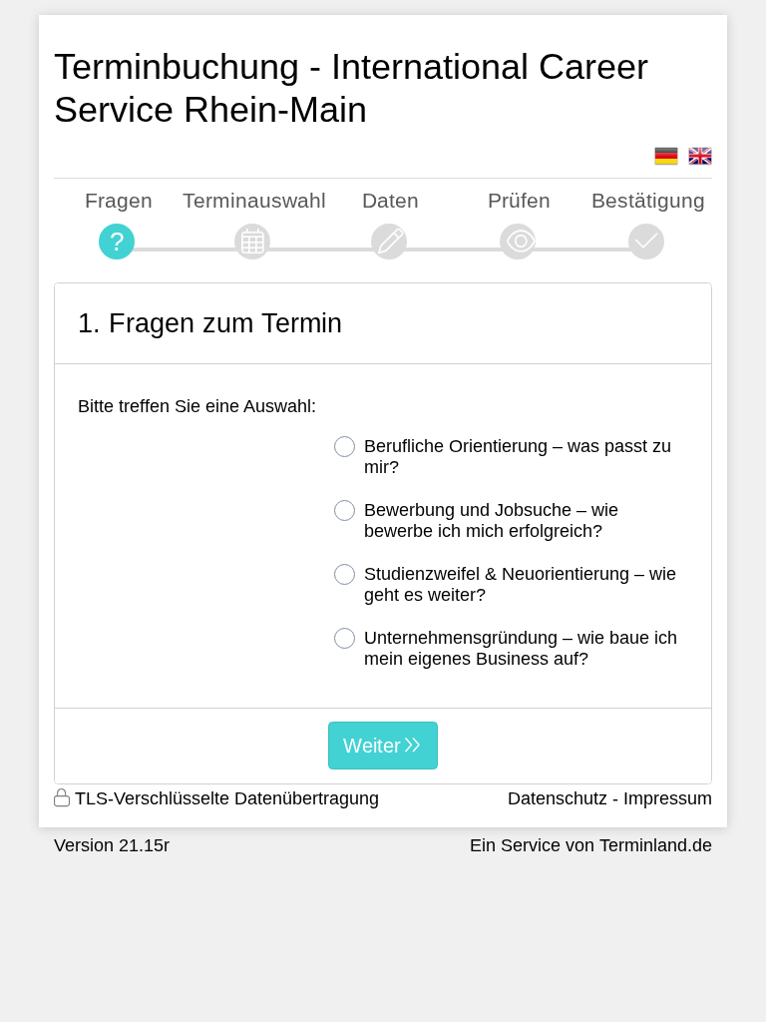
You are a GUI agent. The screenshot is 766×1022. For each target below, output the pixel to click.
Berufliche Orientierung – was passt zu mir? (517, 456)
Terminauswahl (254, 200)
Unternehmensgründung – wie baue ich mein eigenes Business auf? (520, 648)
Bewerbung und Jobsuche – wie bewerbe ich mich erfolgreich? (491, 520)
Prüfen (519, 200)
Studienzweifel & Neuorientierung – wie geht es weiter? (520, 584)
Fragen (119, 200)
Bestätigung (648, 200)
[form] (383, 533)
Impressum (667, 798)
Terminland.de (655, 845)
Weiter (372, 746)
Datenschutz (557, 798)
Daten (390, 200)
